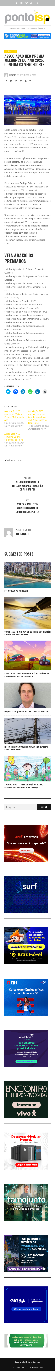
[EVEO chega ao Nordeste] (23, 574)
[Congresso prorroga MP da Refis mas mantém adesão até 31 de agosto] (23, 613)
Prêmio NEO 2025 (14, 460)
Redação (12, 75)
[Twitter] (26, 3)
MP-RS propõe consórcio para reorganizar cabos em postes (26, 748)
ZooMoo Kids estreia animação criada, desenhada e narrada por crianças (23, 786)
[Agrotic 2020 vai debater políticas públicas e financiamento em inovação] (23, 655)
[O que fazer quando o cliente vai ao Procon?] (23, 695)
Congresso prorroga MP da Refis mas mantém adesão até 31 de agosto (27, 633)
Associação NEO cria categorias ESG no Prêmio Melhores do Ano (14, 415)
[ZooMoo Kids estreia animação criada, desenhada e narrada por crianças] (23, 768)
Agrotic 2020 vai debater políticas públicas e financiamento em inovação (26, 675)
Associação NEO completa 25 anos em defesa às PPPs (13, 436)
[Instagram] (21, 3)
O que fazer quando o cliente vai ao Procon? (26, 711)
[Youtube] (31, 3)
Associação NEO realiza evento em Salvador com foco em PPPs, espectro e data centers (38, 417)
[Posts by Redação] (6, 75)
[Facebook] (17, 3)
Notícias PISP (10, 51)
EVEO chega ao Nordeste (16, 590)
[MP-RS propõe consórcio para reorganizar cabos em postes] (23, 730)
